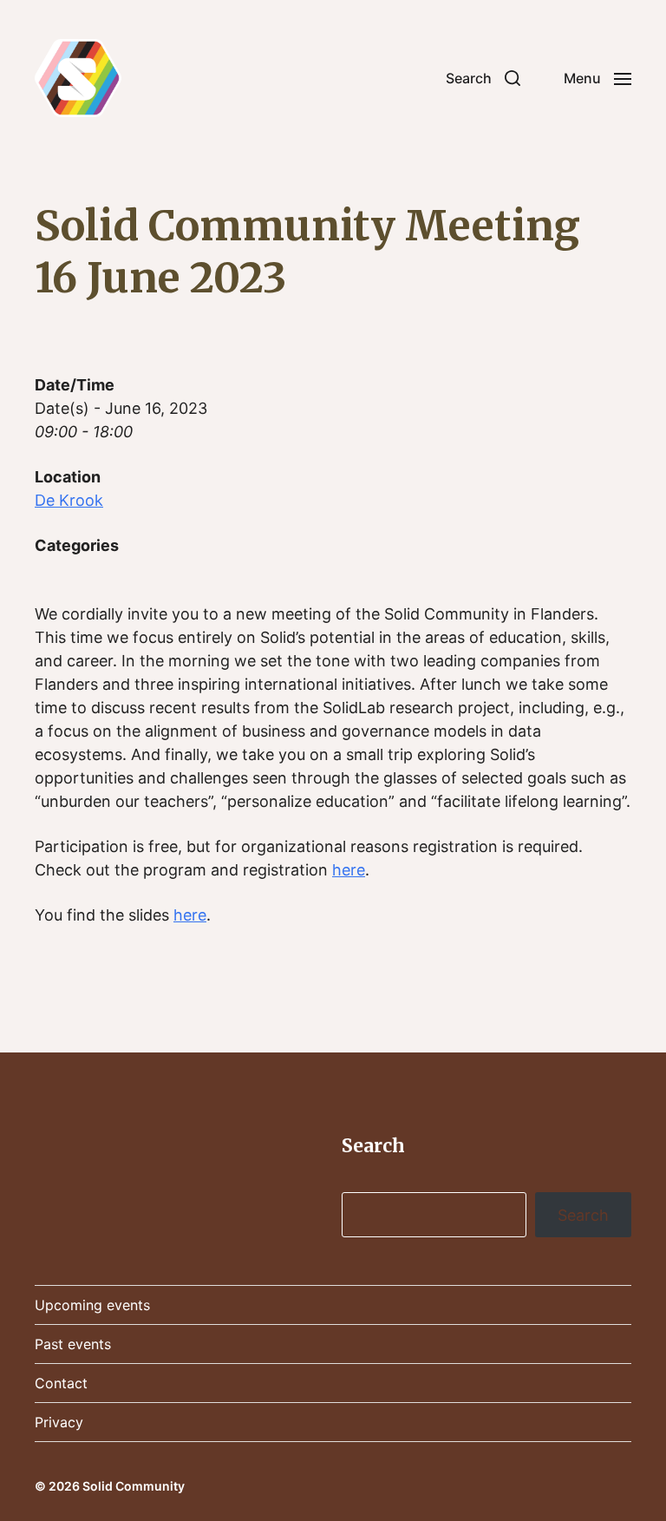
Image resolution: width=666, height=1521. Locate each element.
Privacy (59, 1422)
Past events (73, 1344)
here (348, 870)
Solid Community (133, 1485)
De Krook (69, 500)
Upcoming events (92, 1305)
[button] (483, 78)
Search (583, 1215)
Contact (61, 1383)
